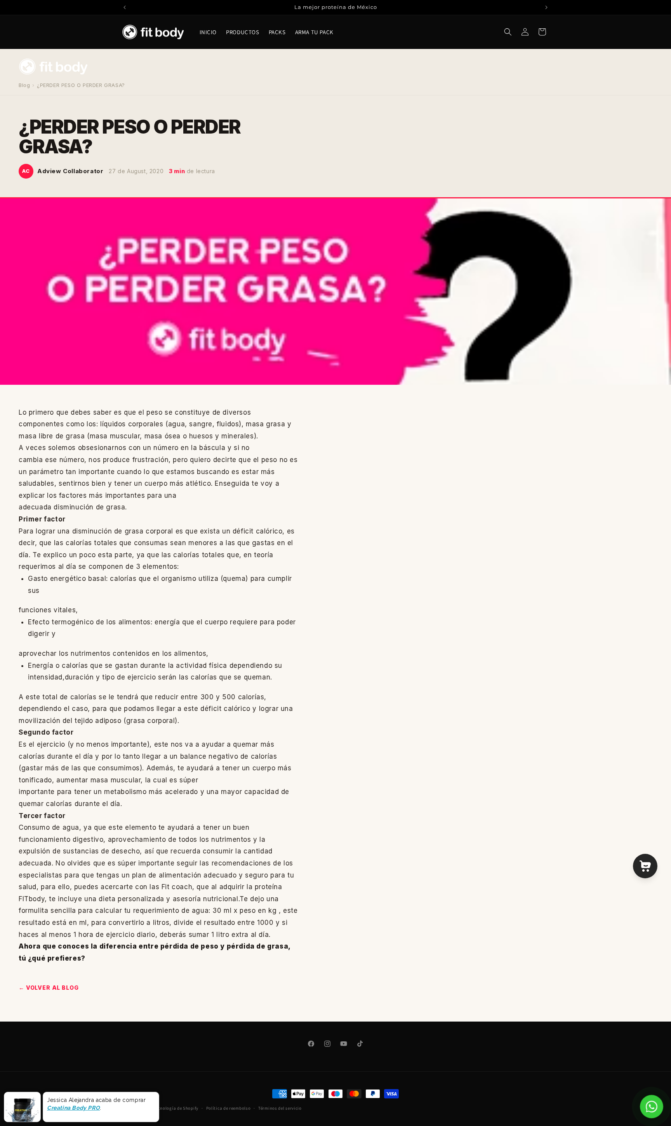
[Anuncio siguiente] (546, 7)
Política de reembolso (228, 1107)
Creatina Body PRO (73, 1108)
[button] (507, 31)
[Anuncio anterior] (124, 7)
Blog (24, 85)
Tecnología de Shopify (175, 1108)
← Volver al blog (48, 987)
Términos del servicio (280, 1107)
